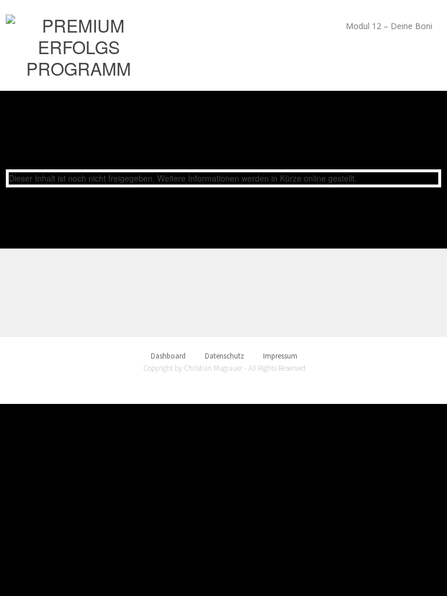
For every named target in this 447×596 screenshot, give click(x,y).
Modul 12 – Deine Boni (389, 25)
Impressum (280, 356)
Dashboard (168, 356)
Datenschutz (224, 356)
